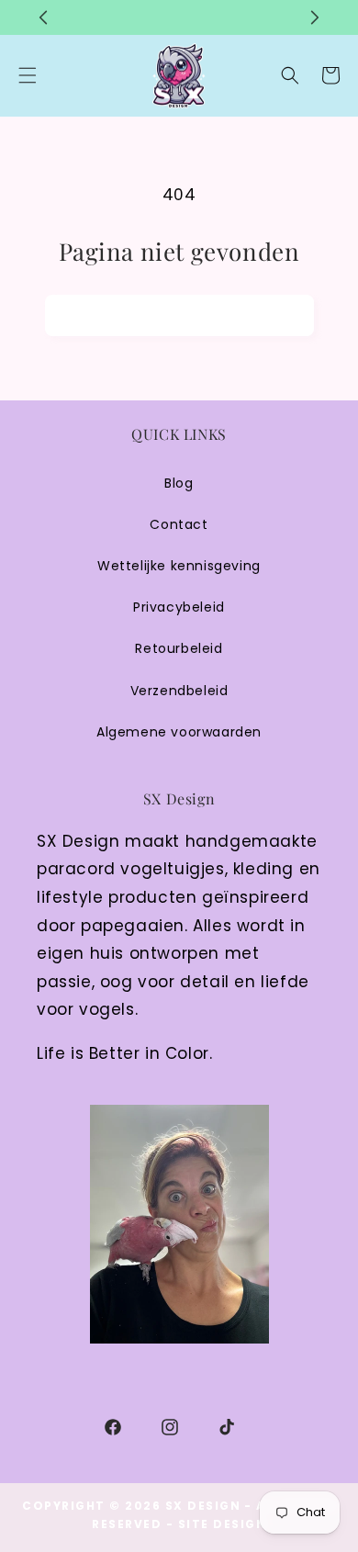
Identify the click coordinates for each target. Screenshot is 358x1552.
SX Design (203, 1505)
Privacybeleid (179, 607)
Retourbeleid (178, 648)
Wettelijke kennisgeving (179, 566)
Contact (178, 524)
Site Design (222, 1524)
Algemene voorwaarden (179, 732)
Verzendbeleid (179, 690)
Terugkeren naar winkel (179, 314)
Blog (178, 483)
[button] (290, 75)
